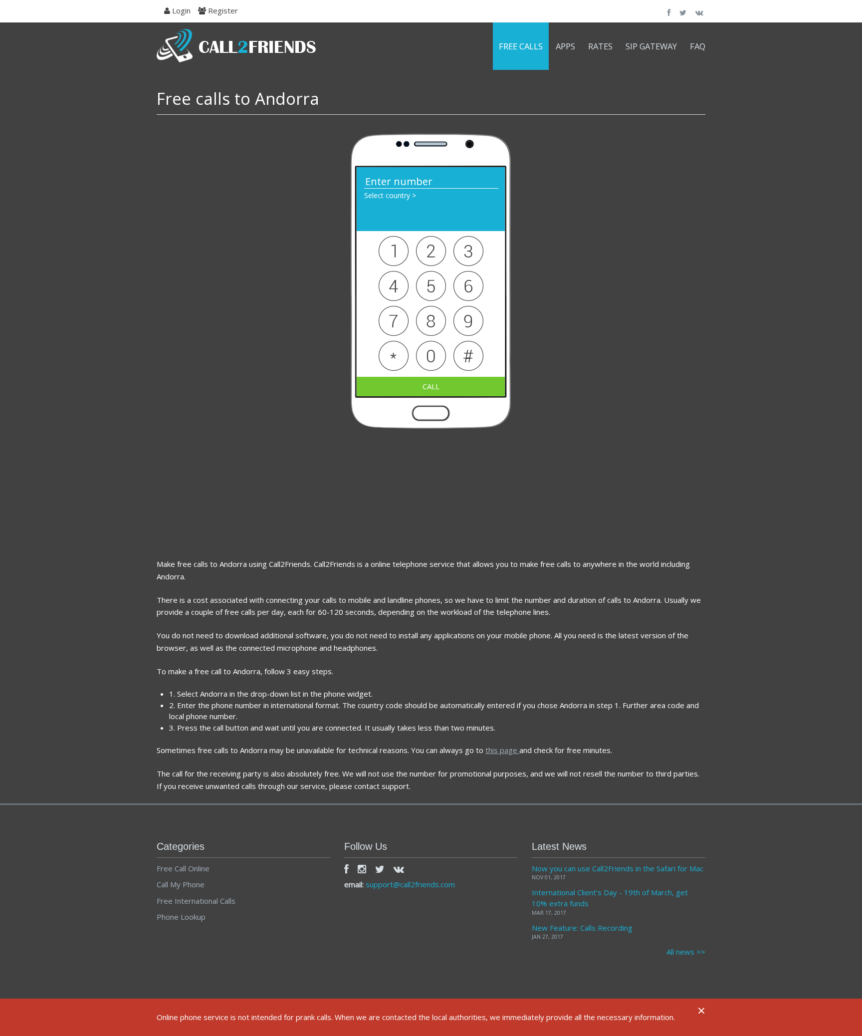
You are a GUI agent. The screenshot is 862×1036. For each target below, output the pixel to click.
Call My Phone (181, 884)
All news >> (685, 952)
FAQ (697, 46)
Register (222, 10)
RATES (600, 46)
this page (502, 750)
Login (180, 10)
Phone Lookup (181, 917)
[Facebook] (346, 869)
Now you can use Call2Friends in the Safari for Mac (617, 868)
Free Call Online (183, 868)
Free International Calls (196, 901)
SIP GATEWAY (651, 46)
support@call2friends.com (410, 884)
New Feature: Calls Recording (582, 928)
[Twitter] (380, 869)
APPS (565, 46)
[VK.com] (399, 869)
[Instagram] (362, 869)
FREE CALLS (521, 46)
